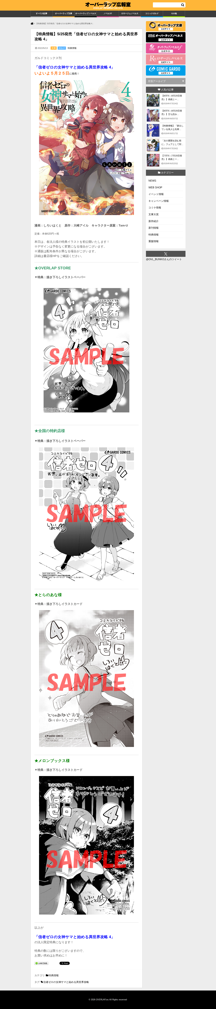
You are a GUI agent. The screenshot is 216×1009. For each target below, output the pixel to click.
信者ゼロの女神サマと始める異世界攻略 (66, 982)
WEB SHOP (155, 187)
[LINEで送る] (41, 963)
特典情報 (72, 48)
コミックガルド (152, 13)
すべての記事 (41, 13)
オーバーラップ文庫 (63, 13)
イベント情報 (156, 194)
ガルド (62, 48)
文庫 (53, 48)
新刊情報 (153, 227)
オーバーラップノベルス (85, 13)
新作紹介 (153, 221)
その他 (174, 13)
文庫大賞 (153, 214)
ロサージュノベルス (129, 13)
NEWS (152, 180)
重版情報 (153, 241)
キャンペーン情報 (158, 201)
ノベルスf (108, 13)
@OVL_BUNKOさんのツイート (164, 259)
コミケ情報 (154, 207)
